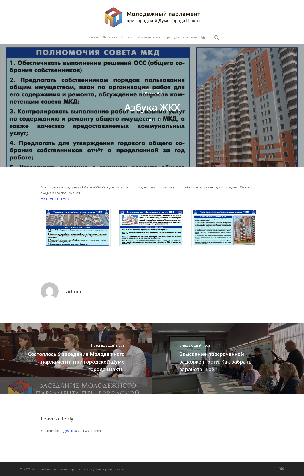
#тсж (67, 199)
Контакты (189, 37)
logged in (66, 430)
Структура (171, 37)
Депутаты (110, 37)
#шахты (56, 199)
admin (73, 291)
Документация (149, 37)
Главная (93, 37)
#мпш (45, 199)
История (127, 37)
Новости (152, 92)
